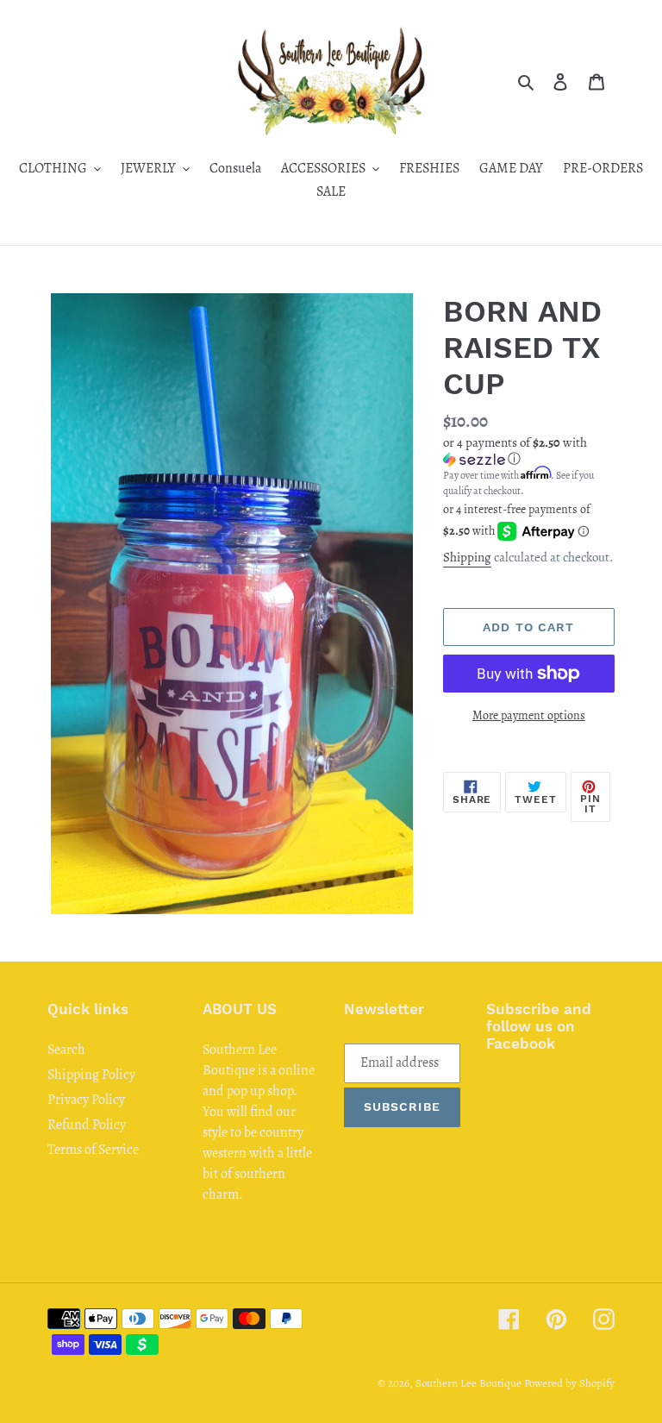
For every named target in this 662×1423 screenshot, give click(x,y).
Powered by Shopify (569, 1383)
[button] (529, 451)
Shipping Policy (91, 1074)
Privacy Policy (86, 1099)
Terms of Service (93, 1149)
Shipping (467, 557)
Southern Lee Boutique (468, 1383)
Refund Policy (86, 1124)
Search (66, 1049)
